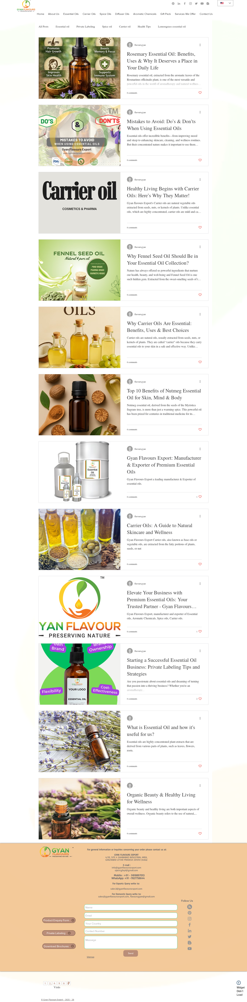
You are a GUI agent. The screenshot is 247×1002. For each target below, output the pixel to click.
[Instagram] (190, 3)
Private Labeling (85, 26)
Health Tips (144, 26)
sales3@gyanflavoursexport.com (126, 888)
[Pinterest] (173, 3)
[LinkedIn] (179, 3)
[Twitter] (189, 936)
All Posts (43, 26)
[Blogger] (189, 942)
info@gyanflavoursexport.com (126, 867)
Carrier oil (125, 26)
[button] (185, 12)
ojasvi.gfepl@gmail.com (126, 870)
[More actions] (201, 45)
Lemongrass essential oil (172, 26)
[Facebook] (184, 3)
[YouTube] (189, 948)
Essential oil (62, 26)
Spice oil (107, 26)
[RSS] (189, 906)
